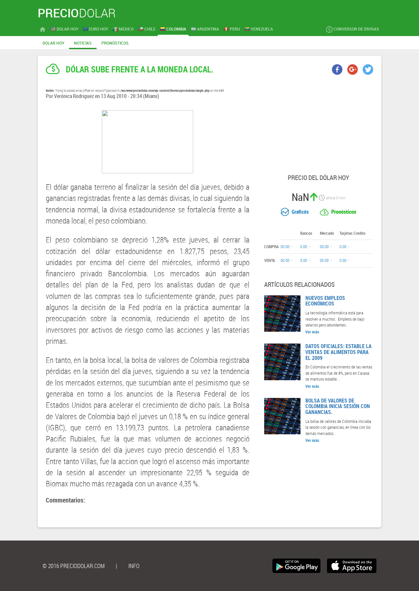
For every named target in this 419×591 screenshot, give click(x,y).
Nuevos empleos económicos (325, 300)
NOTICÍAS (83, 43)
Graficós (300, 211)
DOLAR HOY (53, 43)
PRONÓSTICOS (115, 43)
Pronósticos (343, 211)
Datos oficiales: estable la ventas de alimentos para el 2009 (338, 352)
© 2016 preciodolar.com (74, 566)
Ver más (312, 332)
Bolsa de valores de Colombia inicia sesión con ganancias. (337, 406)
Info (133, 566)
